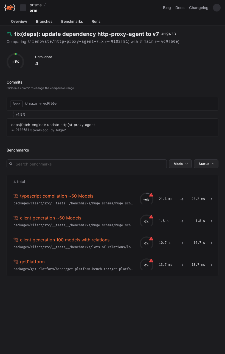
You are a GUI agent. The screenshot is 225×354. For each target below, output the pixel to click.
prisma (36, 4)
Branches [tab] (44, 21)
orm (33, 10)
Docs (180, 7)
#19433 (168, 34)
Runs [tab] (96, 21)
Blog (167, 7)
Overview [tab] (19, 21)
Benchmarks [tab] (72, 21)
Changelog (199, 7)
